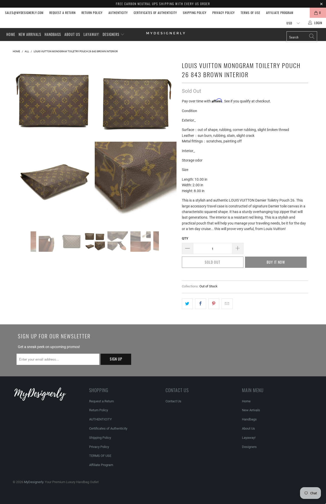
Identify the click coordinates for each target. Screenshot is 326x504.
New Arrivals (30, 34)
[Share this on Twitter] (187, 303)
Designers (111, 34)
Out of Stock (208, 286)
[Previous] (21, 142)
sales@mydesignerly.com (24, 12)
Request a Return (62, 12)
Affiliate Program (279, 12)
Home (10, 34)
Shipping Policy (195, 12)
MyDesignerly (33, 482)
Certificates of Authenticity (155, 12)
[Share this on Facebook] (200, 303)
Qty (185, 238)
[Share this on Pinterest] (213, 303)
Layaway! (91, 34)
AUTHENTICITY (118, 12)
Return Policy (92, 12)
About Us (72, 34)
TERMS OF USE (250, 12)
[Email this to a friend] (227, 303)
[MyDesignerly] (165, 32)
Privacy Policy (223, 12)
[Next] (168, 142)
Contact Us (173, 401)
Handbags (53, 34)
